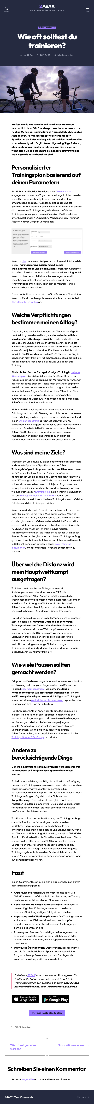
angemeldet (28, 1079)
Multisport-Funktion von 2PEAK (38, 495)
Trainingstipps (25, 1027)
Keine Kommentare (65, 55)
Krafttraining (42, 491)
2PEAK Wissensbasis (22, 1097)
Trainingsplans (64, 191)
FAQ (17, 1027)
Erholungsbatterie (28, 420)
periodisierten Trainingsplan (47, 700)
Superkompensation (32, 688)
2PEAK (30, 55)
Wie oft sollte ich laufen (25, 301)
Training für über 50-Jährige (28, 737)
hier (24, 261)
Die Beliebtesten (47, 27)
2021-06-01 (45, 55)
